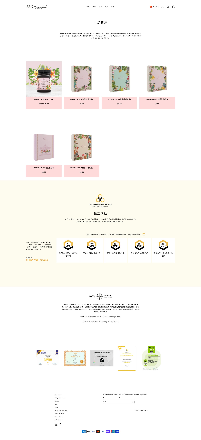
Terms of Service (59, 413)
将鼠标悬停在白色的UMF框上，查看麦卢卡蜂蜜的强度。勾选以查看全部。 (113, 235)
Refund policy (59, 420)
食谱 (106, 6)
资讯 (112, 6)
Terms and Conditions (61, 410)
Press (56, 407)
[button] (154, 7)
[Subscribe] (133, 402)
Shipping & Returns (60, 398)
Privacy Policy (59, 417)
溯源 (100, 6)
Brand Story (58, 395)
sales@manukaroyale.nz (95, 317)
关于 (94, 6)
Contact (57, 401)
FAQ (56, 404)
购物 (88, 6)
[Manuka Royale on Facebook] (60, 424)
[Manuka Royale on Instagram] (56, 424)
